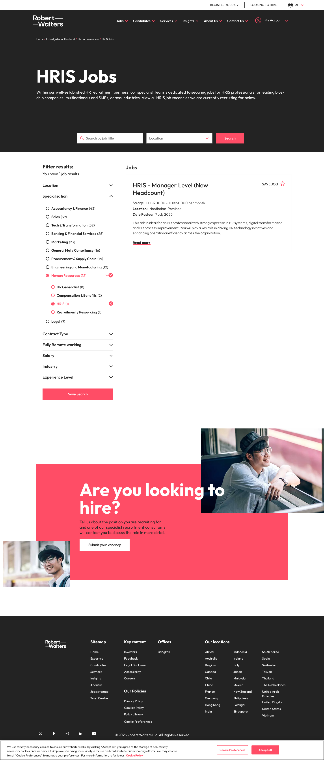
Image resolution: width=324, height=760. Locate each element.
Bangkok (164, 652)
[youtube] (94, 733)
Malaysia (239, 678)
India (208, 711)
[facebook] (54, 733)
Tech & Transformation (73, 225)
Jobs (120, 21)
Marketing (63, 242)
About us (96, 685)
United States (271, 709)
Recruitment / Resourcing (79, 312)
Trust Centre (99, 698)
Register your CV (224, 5)
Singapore (240, 711)
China (209, 685)
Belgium (210, 665)
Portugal (239, 705)
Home (94, 652)
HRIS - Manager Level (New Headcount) (170, 188)
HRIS (63, 304)
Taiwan (267, 672)
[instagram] (67, 733)
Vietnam (268, 715)
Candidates (142, 21)
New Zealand (242, 692)
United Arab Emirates (270, 694)
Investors (130, 652)
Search (230, 138)
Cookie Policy (134, 755)
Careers (130, 678)
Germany (211, 698)
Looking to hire (263, 5)
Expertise (96, 658)
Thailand (268, 678)
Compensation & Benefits (79, 295)
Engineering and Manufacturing (79, 267)
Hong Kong (212, 705)
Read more (142, 242)
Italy (236, 665)
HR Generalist (70, 287)
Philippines (240, 698)
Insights (188, 21)
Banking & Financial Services (77, 233)
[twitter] (40, 733)
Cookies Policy (134, 708)
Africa (209, 652)
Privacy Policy (133, 701)
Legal (58, 321)
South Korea (270, 652)
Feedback (131, 658)
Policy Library (133, 714)
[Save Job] (283, 183)
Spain (266, 658)
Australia (211, 658)
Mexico (238, 685)
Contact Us (235, 21)
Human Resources (68, 275)
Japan (237, 672)
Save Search (78, 394)
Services (166, 21)
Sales (59, 217)
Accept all (265, 749)
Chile (208, 678)
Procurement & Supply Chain (77, 258)
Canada (210, 672)
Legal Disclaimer (135, 665)
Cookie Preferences (138, 722)
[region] (162, 750)
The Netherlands (273, 685)
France (210, 692)
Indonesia (240, 652)
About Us (211, 21)
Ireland (238, 658)
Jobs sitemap (99, 692)
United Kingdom (273, 702)
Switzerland (270, 665)
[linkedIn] (81, 733)
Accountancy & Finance (73, 208)
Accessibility (132, 672)
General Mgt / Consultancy (75, 250)
